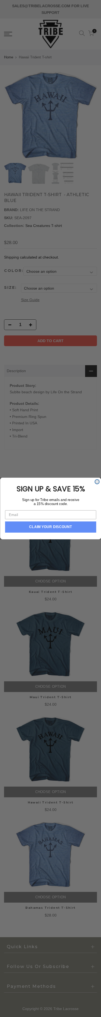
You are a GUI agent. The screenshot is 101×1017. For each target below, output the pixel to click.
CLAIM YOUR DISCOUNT (50, 527)
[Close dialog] (97, 482)
